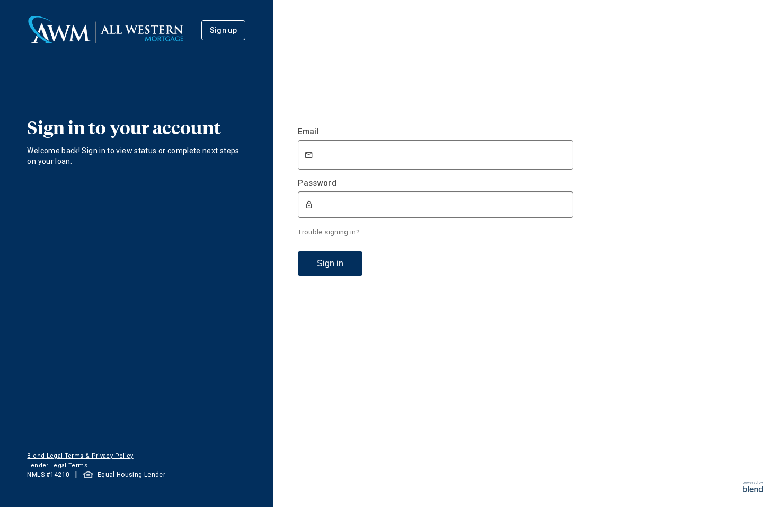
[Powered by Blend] (753, 489)
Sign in (330, 263)
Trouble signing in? (329, 232)
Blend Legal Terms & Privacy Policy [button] (80, 455)
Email (308, 131)
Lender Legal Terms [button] (57, 465)
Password (317, 183)
